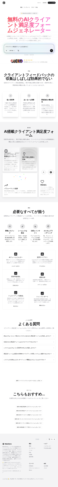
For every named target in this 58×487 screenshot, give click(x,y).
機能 (21, 7)
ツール (30, 450)
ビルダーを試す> (16, 266)
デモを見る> (42, 266)
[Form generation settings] (18, 50)
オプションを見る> (42, 284)
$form (30, 470)
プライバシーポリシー (34, 468)
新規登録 (44, 2)
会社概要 (46, 466)
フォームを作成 (51, 2)
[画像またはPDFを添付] (6, 50)
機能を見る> (42, 305)
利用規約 (31, 466)
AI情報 (30, 454)
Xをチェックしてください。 (38, 478)
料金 (37, 7)
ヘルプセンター (47, 446)
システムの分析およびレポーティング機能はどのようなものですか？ (25, 359)
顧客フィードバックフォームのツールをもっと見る (29, 380)
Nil (13, 478)
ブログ (32, 7)
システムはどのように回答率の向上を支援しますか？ (20, 348)
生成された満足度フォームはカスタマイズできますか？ (21, 342)
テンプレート (27, 7)
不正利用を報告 (47, 448)
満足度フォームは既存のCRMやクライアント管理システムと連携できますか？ (28, 354)
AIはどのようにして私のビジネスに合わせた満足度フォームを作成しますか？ (27, 336)
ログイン (39, 2)
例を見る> (15, 306)
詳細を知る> (16, 285)
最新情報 (31, 456)
